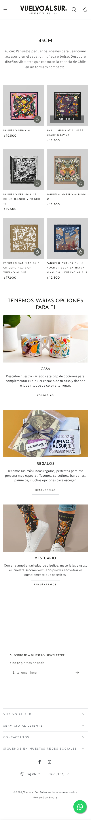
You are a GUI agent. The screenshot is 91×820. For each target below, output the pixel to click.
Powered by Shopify (45, 797)
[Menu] (5, 9)
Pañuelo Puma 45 (17, 130)
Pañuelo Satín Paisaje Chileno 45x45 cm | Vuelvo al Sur (21, 268)
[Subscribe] (78, 673)
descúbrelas (45, 489)
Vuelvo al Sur (31, 792)
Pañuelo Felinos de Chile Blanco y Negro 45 (22, 199)
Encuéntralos (45, 584)
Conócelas (45, 395)
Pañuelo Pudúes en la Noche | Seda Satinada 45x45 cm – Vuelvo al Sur (67, 268)
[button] (74, 9)
